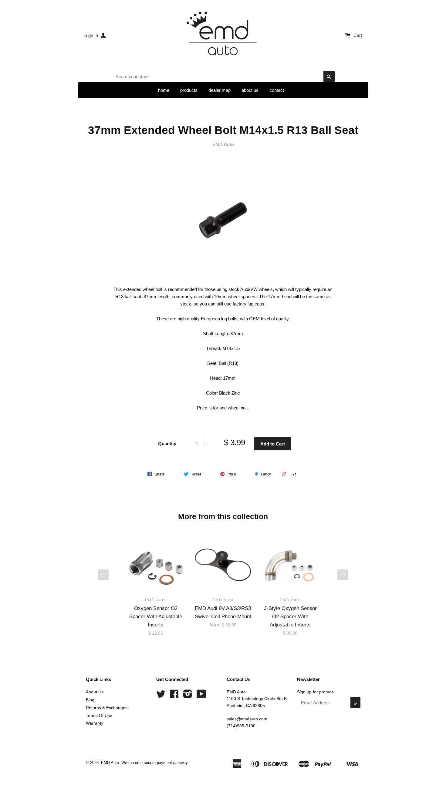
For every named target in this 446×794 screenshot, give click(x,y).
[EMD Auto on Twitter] (160, 696)
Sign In (91, 35)
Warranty (94, 723)
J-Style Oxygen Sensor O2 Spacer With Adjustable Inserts (290, 617)
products (189, 90)
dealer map (219, 90)
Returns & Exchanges (106, 707)
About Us (94, 691)
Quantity (167, 443)
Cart (357, 35)
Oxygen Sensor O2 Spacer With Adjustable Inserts (155, 617)
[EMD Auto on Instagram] (187, 696)
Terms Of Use (99, 715)
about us (250, 90)
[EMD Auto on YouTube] (201, 696)
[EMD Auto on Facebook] (174, 696)
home (163, 90)
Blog (90, 699)
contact (276, 90)
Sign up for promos (315, 691)
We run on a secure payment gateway (154, 762)
